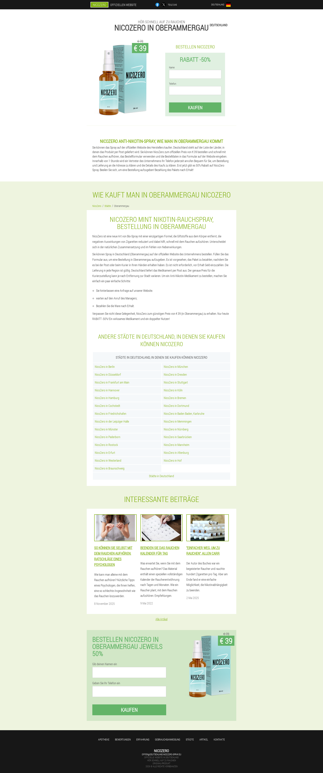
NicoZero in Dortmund (176, 406)
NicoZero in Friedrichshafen (110, 413)
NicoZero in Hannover (107, 390)
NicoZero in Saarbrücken (178, 437)
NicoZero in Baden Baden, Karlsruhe (184, 413)
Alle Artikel (161, 619)
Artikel (203, 739)
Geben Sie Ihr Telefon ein (106, 683)
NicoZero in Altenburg (176, 453)
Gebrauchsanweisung (167, 739)
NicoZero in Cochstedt (107, 406)
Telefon (172, 83)
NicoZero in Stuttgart (176, 382)
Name (172, 67)
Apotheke (103, 739)
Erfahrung (142, 739)
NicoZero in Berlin (105, 367)
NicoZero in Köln (173, 390)
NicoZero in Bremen (175, 398)
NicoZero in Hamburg (107, 398)
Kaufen (195, 107)
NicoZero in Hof (173, 460)
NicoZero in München (176, 367)
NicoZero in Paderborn (107, 437)
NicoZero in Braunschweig (109, 468)
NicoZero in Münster (106, 429)
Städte (190, 739)
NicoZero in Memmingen (178, 421)
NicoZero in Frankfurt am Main (112, 382)
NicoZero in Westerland (108, 460)
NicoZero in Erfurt (105, 453)
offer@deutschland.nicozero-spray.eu (161, 754)
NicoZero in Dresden (175, 374)
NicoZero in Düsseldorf (108, 374)
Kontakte (219, 739)
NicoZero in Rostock (106, 445)
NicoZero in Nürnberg (176, 429)
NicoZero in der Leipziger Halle (112, 421)
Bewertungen (123, 739)
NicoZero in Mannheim (176, 445)
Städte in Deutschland (161, 476)
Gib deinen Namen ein (104, 664)
